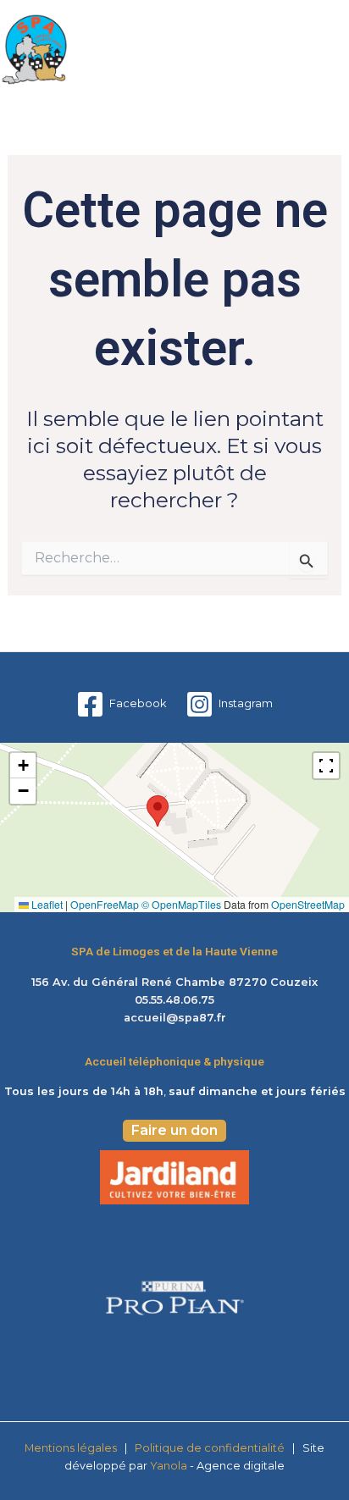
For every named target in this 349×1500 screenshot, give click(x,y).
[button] (158, 811)
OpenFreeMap (104, 904)
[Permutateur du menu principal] (330, 50)
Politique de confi (182, 1448)
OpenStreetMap (308, 904)
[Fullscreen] (326, 765)
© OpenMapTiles (181, 904)
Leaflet (46, 904)
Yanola (170, 1465)
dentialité (258, 1448)
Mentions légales (71, 1448)
